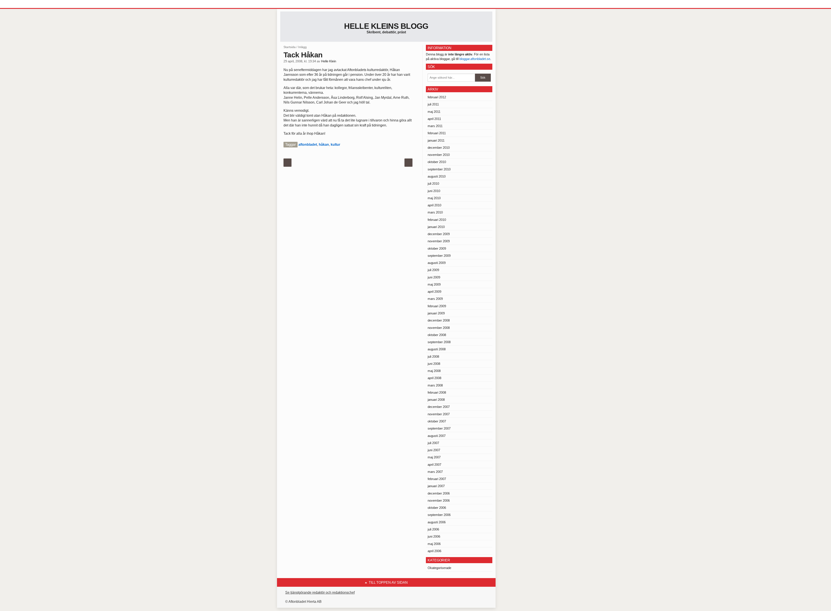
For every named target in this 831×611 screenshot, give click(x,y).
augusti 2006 (437, 522)
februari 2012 (437, 97)
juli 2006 (433, 529)
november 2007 (439, 414)
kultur (335, 144)
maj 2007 (434, 457)
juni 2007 (434, 450)
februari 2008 (437, 392)
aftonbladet (307, 144)
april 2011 (434, 119)
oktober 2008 (437, 335)
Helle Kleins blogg (386, 26)
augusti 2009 (437, 263)
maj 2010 (434, 198)
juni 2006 (434, 536)
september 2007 (439, 428)
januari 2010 (436, 227)
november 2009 (439, 241)
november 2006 (439, 500)
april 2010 (434, 205)
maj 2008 (434, 371)
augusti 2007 (437, 436)
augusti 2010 (437, 176)
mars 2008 (435, 385)
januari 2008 (436, 399)
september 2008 (439, 342)
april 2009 (434, 291)
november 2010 (439, 155)
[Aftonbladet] (296, 4)
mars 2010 (435, 212)
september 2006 (439, 515)
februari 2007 (437, 479)
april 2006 (434, 551)
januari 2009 (436, 313)
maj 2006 (434, 544)
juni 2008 (434, 363)
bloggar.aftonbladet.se (474, 59)
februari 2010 (437, 219)
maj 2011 (434, 111)
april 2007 (434, 464)
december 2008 (439, 320)
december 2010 (439, 147)
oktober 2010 (437, 162)
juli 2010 (433, 183)
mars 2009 (435, 299)
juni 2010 (434, 191)
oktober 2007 (437, 421)
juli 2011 (433, 104)
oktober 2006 (437, 507)
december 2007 (439, 407)
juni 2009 (434, 277)
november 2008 (439, 328)
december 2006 (439, 493)
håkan (324, 144)
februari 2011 (437, 133)
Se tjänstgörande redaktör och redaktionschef (320, 592)
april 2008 (434, 378)
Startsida (289, 47)
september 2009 (439, 255)
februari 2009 (437, 306)
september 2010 (439, 169)
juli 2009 (433, 270)
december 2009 (439, 234)
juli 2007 (433, 443)
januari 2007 (436, 486)
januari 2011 (436, 140)
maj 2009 (434, 284)
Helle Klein (328, 61)
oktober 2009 (437, 248)
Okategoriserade (439, 568)
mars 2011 (435, 126)
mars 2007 (435, 472)
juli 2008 (433, 356)
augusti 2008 (437, 349)
